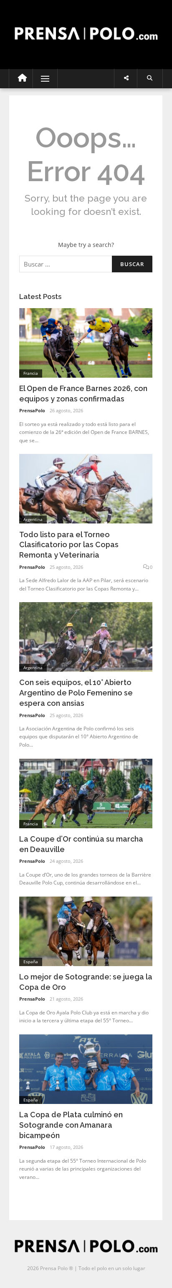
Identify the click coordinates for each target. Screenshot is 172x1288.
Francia (30, 373)
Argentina (33, 519)
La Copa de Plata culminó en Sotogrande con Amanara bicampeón (71, 1125)
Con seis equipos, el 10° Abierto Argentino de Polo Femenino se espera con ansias (76, 693)
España (30, 961)
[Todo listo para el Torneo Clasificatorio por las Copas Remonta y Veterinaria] (85, 488)
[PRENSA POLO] (86, 25)
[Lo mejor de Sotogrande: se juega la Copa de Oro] (85, 930)
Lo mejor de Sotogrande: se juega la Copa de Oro (85, 982)
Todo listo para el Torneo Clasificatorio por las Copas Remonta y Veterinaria (69, 545)
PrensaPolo (32, 410)
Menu (41, 78)
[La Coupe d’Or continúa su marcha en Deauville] (85, 793)
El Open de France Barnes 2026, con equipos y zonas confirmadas (83, 393)
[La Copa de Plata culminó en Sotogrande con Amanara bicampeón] (85, 1068)
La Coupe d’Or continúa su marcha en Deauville (81, 844)
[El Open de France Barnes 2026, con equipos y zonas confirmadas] (85, 342)
